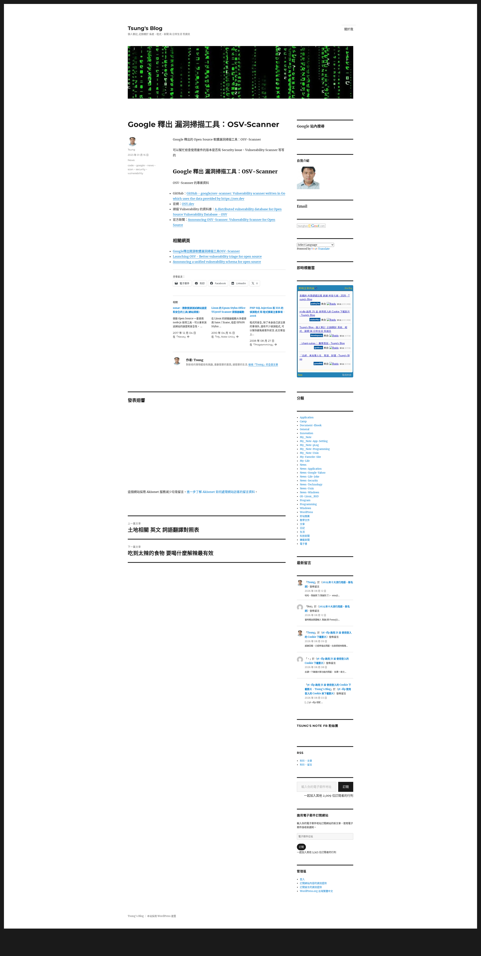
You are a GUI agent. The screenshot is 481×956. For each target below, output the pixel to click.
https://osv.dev (232, 198)
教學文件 (305, 520)
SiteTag (348, 288)
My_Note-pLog (309, 445)
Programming (308, 504)
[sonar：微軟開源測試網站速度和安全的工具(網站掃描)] (192, 322)
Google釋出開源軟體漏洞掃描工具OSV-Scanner (206, 251)
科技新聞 (305, 535)
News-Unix (307, 488)
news (150, 165)
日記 (302, 528)
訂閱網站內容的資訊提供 (313, 883)
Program (305, 500)
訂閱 (346, 787)
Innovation (306, 433)
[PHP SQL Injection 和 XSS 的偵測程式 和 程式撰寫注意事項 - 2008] (269, 326)
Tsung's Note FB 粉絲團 (317, 726)
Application (307, 417)
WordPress (306, 512)
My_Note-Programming (315, 449)
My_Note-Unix (309, 453)
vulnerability (135, 173)
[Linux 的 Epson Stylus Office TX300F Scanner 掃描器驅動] (230, 322)
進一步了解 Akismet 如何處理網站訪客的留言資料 (221, 492)
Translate (324, 248)
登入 (302, 879)
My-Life (305, 461)
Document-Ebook (310, 425)
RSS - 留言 (306, 764)
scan (130, 169)
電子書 (303, 543)
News (131, 160)
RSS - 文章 (306, 760)
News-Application (311, 468)
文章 (302, 524)
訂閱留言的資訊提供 (311, 887)
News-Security (309, 480)
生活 (302, 532)
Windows (305, 508)
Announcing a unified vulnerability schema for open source (217, 262)
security (140, 169)
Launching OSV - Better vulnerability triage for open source (217, 256)
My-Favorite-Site (310, 457)
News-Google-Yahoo (312, 472)
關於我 (348, 29)
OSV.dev (188, 204)
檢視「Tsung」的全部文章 (263, 364)
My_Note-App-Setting (314, 441)
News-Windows (309, 492)
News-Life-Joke (309, 476)
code (131, 165)
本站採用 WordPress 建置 (161, 916)
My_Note (305, 437)
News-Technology (311, 484)
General (304, 429)
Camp (303, 421)
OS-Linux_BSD (309, 496)
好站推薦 (305, 516)
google (140, 165)
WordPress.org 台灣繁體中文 (316, 891)
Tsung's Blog (145, 28)
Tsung (131, 149)
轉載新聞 (305, 539)
